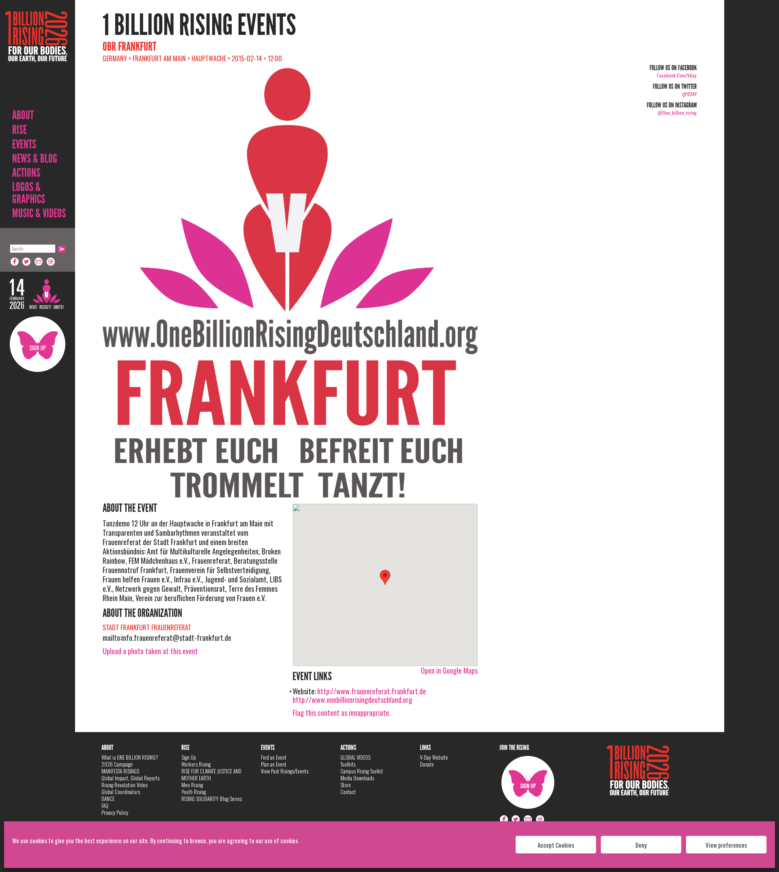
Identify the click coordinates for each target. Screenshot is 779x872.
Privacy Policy (114, 812)
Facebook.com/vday (677, 75)
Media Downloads (357, 778)
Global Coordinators (120, 792)
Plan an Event (273, 764)
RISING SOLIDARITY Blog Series (211, 799)
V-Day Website (434, 757)
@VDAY (689, 93)
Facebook (14, 261)
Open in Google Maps (449, 670)
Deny (641, 844)
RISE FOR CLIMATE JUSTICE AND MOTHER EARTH (211, 774)
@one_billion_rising (677, 112)
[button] (385, 577)
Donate (427, 764)
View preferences (726, 844)
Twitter (26, 261)
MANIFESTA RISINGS (120, 771)
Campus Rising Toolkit (361, 771)
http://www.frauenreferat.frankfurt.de (371, 691)
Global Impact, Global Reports (130, 778)
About (23, 115)
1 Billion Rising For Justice (36, 56)
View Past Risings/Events (284, 771)
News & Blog (34, 158)
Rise (19, 129)
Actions (26, 172)
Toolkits (347, 764)
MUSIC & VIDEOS (39, 213)
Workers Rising (196, 764)
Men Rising (192, 785)
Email (38, 261)
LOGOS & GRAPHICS (28, 193)
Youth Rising (193, 792)
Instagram (51, 261)
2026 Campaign (117, 764)
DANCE (107, 799)
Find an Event (273, 757)
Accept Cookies (556, 844)
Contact (348, 792)
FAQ (104, 805)
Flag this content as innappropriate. (342, 712)
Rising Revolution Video (124, 785)
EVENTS (24, 144)
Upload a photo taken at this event (150, 651)
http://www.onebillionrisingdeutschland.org (352, 699)
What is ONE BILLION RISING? (129, 757)
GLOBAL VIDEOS (355, 757)
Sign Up (37, 344)
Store (345, 785)
